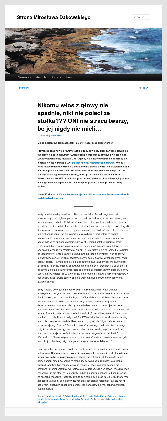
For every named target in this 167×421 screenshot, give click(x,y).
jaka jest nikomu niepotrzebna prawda (92, 162)
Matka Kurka (100, 396)
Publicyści (77, 396)
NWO (109, 396)
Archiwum (56, 77)
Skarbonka (41, 77)
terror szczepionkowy (55, 399)
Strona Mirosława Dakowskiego (54, 17)
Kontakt (69, 77)
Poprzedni (23, 87)
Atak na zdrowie (54, 396)
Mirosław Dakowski (81, 399)
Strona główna (24, 77)
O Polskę (67, 396)
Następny (144, 87)
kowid (90, 396)
